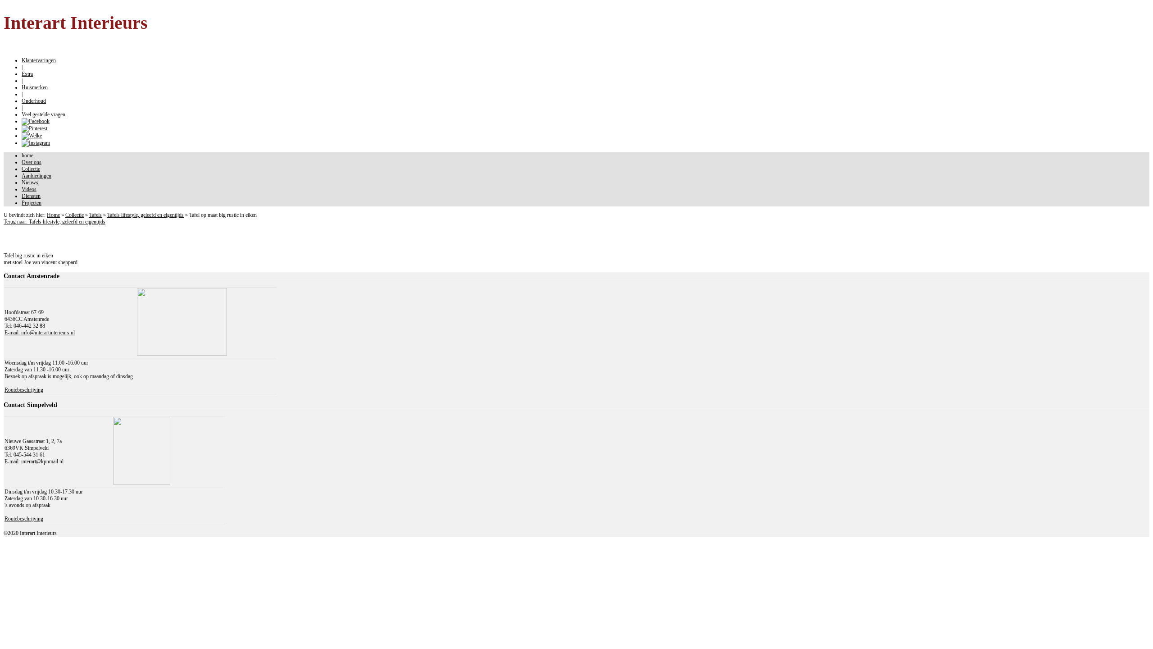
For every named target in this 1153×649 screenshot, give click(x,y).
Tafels (95, 215)
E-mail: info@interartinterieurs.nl (40, 332)
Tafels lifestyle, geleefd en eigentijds (145, 215)
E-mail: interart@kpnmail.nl (34, 461)
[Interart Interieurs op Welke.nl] (32, 136)
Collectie (74, 215)
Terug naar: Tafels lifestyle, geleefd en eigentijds (54, 222)
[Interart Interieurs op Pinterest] (34, 128)
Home (53, 215)
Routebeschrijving (24, 390)
